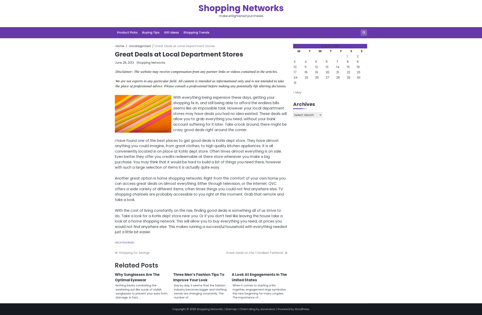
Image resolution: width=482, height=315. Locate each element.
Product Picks (127, 32)
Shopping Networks (241, 8)
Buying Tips (150, 32)
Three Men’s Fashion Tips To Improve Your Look (198, 277)
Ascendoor (267, 309)
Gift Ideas (171, 32)
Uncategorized (124, 242)
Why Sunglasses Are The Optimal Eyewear (137, 277)
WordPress (302, 309)
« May (297, 92)
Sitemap (231, 309)
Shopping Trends (196, 32)
